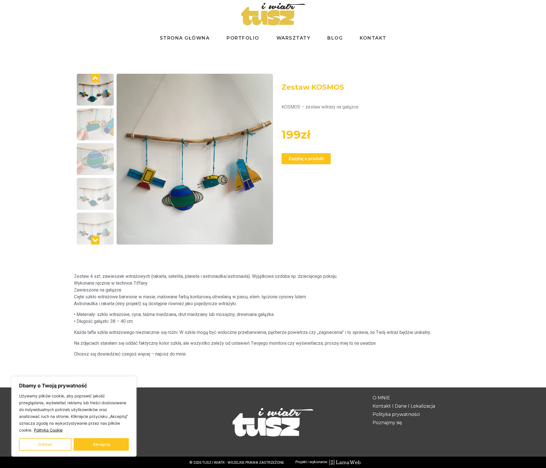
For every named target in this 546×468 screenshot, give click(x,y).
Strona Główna (185, 38)
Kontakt (373, 38)
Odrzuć (45, 444)
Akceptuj (101, 444)
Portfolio (243, 38)
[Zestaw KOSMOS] (195, 159)
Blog (335, 38)
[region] (73, 416)
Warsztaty (293, 38)
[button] (95, 78)
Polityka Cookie (48, 430)
